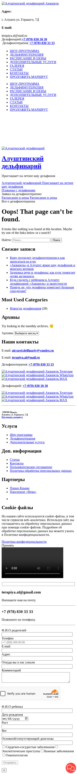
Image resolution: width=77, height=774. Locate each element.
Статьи (15, 459)
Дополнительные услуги (27, 442)
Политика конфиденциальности (24, 541)
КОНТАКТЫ (19, 73)
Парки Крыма (19, 488)
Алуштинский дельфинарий (23, 162)
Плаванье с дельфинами (18, 190)
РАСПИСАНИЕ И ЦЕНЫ (28, 58)
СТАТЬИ (16, 69)
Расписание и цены (15, 197)
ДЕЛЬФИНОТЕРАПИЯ (27, 54)
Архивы (7, 333)
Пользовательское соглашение (31, 467)
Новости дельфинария (25, 308)
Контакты (17, 463)
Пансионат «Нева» (23, 492)
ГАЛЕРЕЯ (17, 65)
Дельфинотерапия (22, 438)
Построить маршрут (12, 417)
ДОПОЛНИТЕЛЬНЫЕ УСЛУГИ (33, 62)
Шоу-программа (21, 435)
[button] (71, 768)
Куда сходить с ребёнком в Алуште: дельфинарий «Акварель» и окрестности (38, 281)
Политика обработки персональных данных (41, 470)
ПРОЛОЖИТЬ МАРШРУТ (29, 77)
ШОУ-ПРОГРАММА (24, 51)
